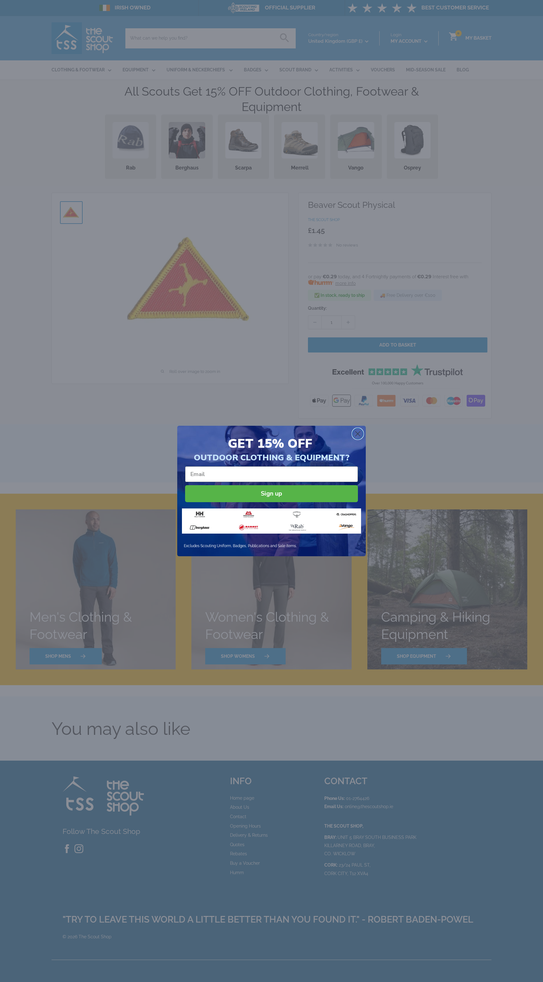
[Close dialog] (357, 433)
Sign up (271, 493)
